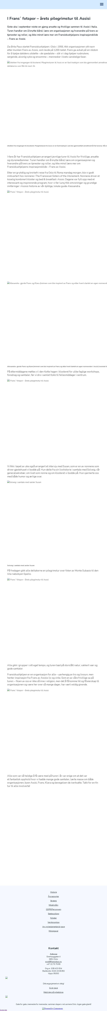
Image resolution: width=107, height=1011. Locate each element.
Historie (53, 892)
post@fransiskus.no (53, 961)
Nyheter (53, 918)
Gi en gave (53, 988)
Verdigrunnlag (53, 922)
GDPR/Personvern (53, 909)
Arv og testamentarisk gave (53, 927)
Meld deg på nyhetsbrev (54, 992)
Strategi (53, 901)
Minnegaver (53, 931)
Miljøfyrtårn (53, 905)
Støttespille (52, 914)
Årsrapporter (53, 896)
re (58, 914)
